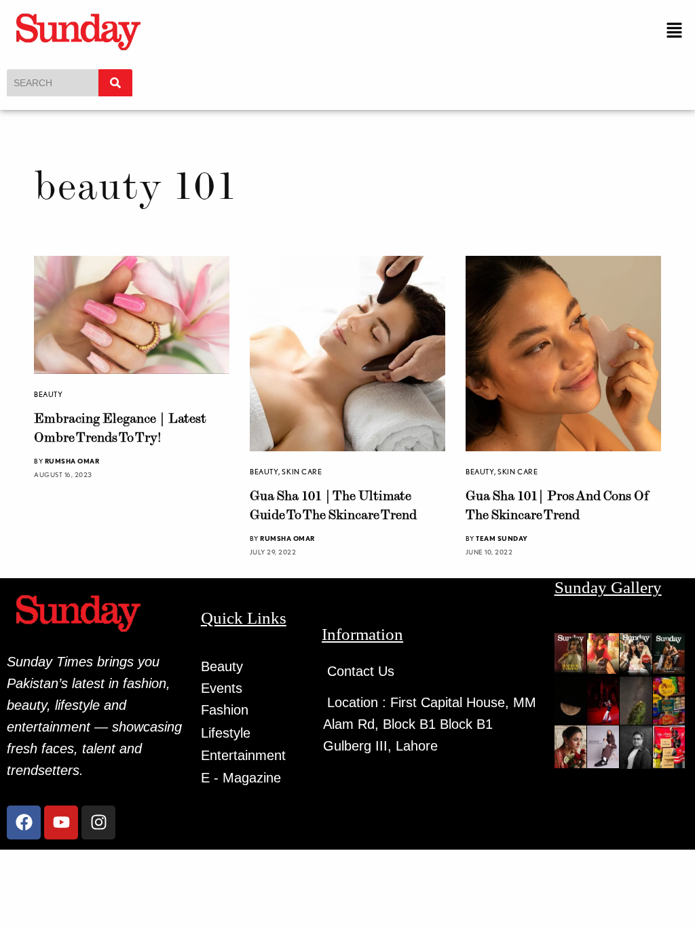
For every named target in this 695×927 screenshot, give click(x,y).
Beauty (48, 394)
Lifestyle (225, 732)
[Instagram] (98, 822)
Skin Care (302, 471)
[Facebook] (24, 822)
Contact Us (360, 671)
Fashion (224, 709)
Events (221, 688)
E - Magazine (241, 777)
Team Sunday (502, 538)
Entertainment (243, 755)
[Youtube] (61, 822)
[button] (674, 30)
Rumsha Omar (72, 461)
